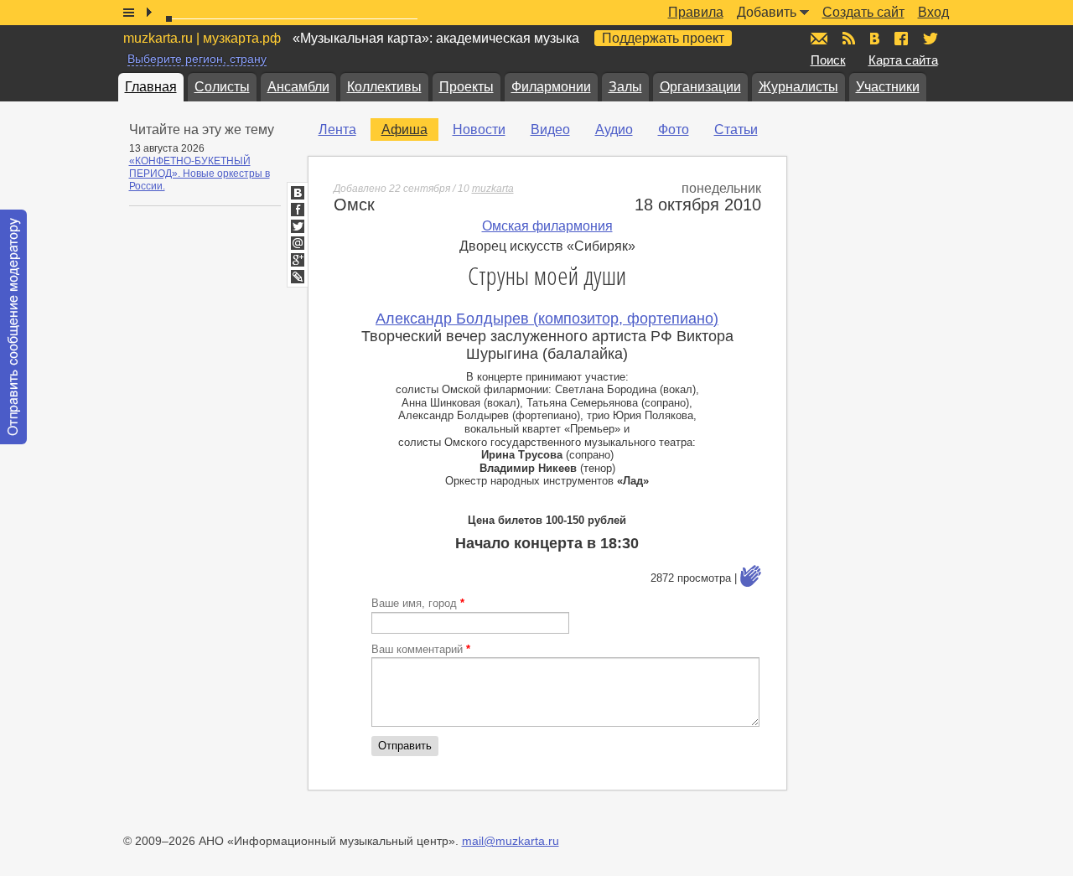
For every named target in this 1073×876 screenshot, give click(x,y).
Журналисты (798, 87)
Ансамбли (298, 87)
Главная (151, 87)
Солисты (222, 87)
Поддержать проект (663, 38)
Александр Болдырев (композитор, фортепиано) (547, 318)
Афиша (404, 129)
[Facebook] (297, 209)
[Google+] (297, 260)
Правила (695, 12)
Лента (337, 129)
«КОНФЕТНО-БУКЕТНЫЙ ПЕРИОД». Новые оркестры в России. (199, 173)
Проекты (466, 87)
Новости (479, 129)
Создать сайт (863, 12)
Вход (933, 12)
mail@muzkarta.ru (510, 840)
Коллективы (384, 87)
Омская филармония (547, 226)
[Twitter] (297, 226)
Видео (550, 129)
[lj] (297, 276)
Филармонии (551, 87)
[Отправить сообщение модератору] (13, 327)
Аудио (614, 129)
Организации (700, 87)
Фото (673, 129)
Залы (625, 87)
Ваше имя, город (417, 603)
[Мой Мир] (297, 243)
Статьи (736, 129)
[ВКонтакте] (297, 193)
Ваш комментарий (420, 649)
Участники (888, 87)
